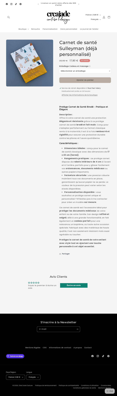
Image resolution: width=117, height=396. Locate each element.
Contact (88, 347)
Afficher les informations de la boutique (80, 95)
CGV (45, 347)
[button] (8, 17)
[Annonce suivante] (78, 4)
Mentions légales (32, 347)
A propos (78, 347)
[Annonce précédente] (38, 4)
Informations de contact (60, 347)
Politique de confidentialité (69, 385)
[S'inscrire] (77, 329)
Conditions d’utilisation (90, 385)
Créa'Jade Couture (26, 385)
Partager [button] (66, 254)
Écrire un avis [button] (74, 285)
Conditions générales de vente (84, 388)
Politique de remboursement (45, 385)
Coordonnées (106, 385)
